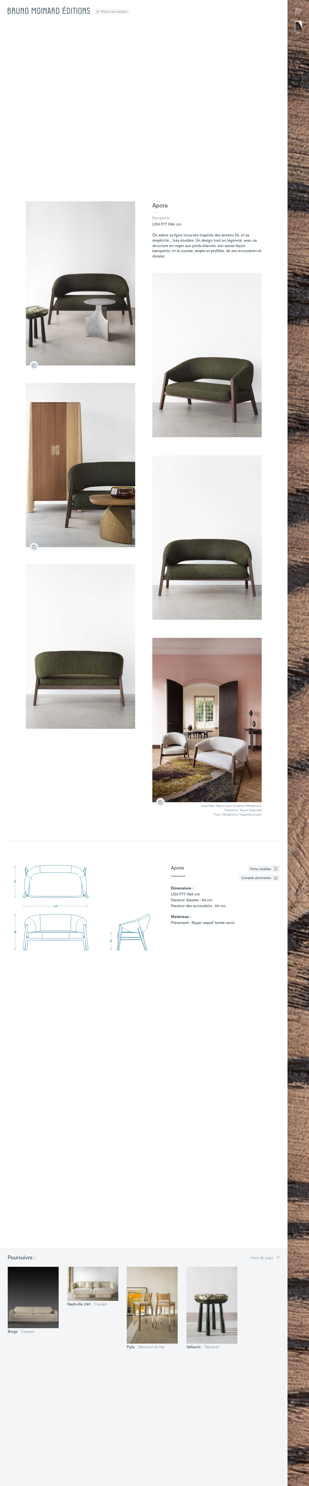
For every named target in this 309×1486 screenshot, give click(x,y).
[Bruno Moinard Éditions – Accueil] (49, 10)
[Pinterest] (299, 1475)
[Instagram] (291, 1475)
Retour (114, 11)
